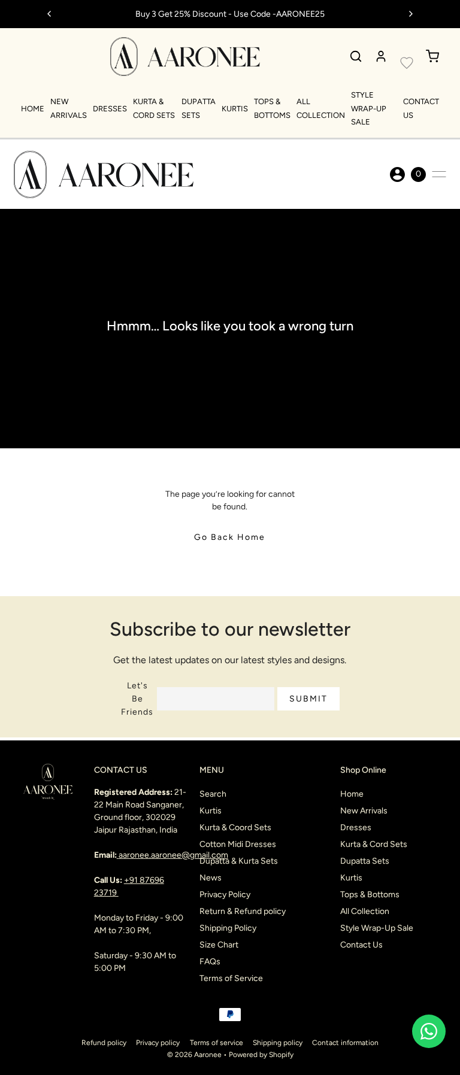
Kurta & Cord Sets (373, 844)
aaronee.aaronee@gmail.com (173, 855)
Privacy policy (158, 1042)
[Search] (355, 56)
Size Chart (218, 945)
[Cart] (432, 56)
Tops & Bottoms (370, 894)
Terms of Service (231, 978)
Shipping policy (277, 1042)
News (210, 878)
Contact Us (361, 945)
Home (32, 108)
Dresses (110, 108)
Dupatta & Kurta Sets (238, 861)
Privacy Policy (224, 894)
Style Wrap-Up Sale (368, 108)
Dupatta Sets (364, 861)
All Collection (364, 911)
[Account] (381, 56)
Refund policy (103, 1042)
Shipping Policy (227, 928)
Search (212, 794)
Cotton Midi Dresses (237, 844)
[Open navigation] (439, 174)
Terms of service (216, 1042)
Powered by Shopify (261, 1054)
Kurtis (235, 108)
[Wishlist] (407, 63)
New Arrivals (364, 811)
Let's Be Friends (137, 699)
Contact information (345, 1042)
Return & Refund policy (242, 911)
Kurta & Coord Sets (235, 827)
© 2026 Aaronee (194, 1054)
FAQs (209, 961)
